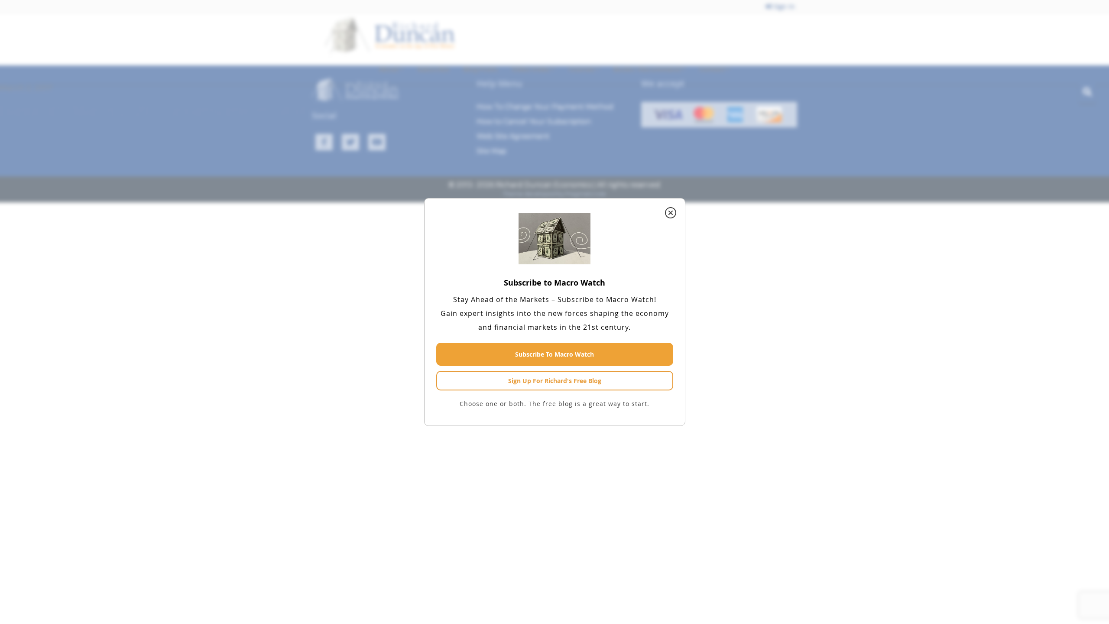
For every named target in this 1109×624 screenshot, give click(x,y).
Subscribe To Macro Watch (554, 354)
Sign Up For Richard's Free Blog (554, 381)
